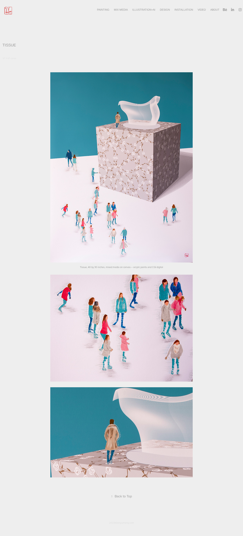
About (214, 9)
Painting (103, 9)
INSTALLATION (183, 9)
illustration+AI (143, 9)
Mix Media (121, 9)
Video (202, 9)
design (165, 9)
